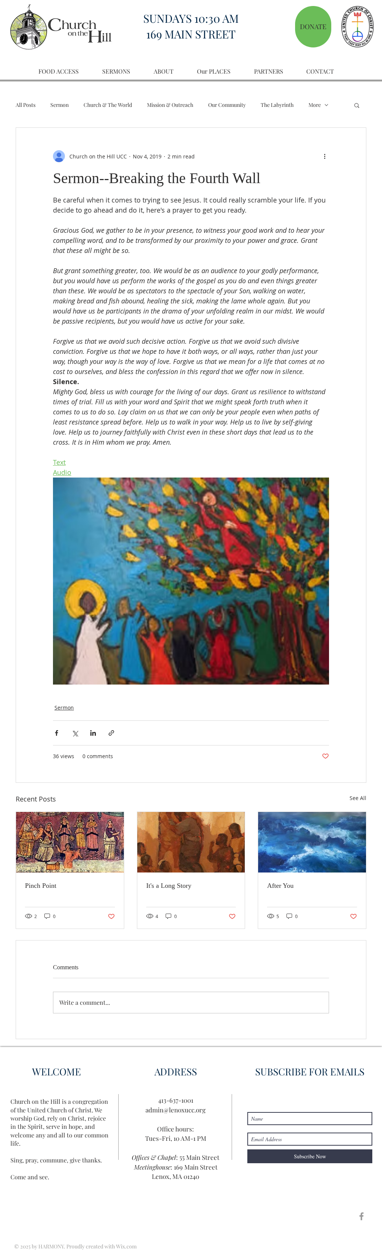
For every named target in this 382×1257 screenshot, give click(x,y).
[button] (356, 105)
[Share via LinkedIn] (93, 732)
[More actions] (324, 156)
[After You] (312, 842)
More (315, 104)
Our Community (227, 104)
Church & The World (108, 104)
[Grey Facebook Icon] (361, 1216)
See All (358, 798)
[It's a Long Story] (191, 842)
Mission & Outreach (170, 104)
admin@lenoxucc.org (175, 1110)
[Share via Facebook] (56, 732)
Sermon (59, 104)
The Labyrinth (277, 104)
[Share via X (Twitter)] (74, 732)
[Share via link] (111, 732)
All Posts (25, 104)
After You (280, 885)
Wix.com (126, 1246)
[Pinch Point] (70, 842)
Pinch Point (40, 885)
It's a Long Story (168, 885)
